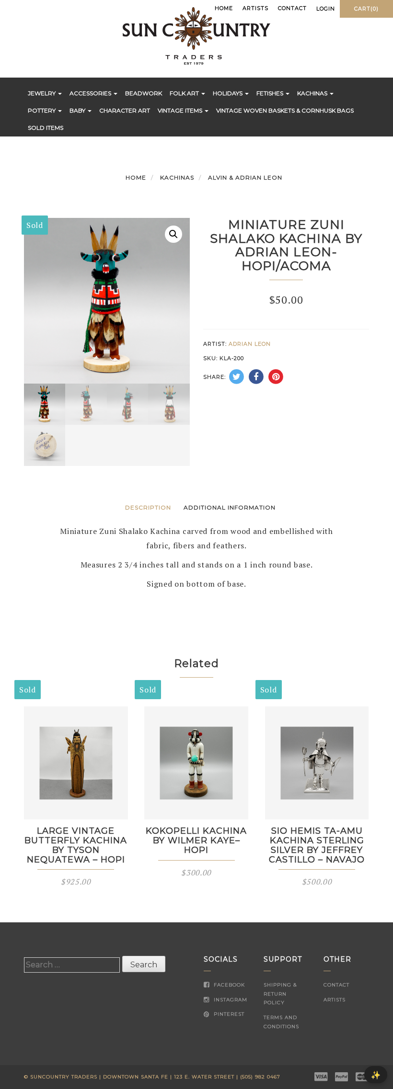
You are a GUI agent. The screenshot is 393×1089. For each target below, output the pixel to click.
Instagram (229, 1000)
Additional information (230, 507)
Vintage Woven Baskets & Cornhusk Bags (285, 110)
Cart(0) (366, 8)
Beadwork (143, 93)
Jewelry (42, 93)
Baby (78, 110)
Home (224, 8)
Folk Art (185, 93)
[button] (173, 234)
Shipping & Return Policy (280, 994)
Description (148, 507)
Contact (292, 8)
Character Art (124, 110)
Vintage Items (181, 110)
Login (325, 8)
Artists (255, 8)
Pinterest (228, 1014)
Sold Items (45, 127)
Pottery (42, 110)
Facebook (228, 985)
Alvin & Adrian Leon (245, 177)
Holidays (228, 93)
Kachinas (313, 93)
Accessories (91, 93)
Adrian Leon (250, 343)
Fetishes (270, 93)
